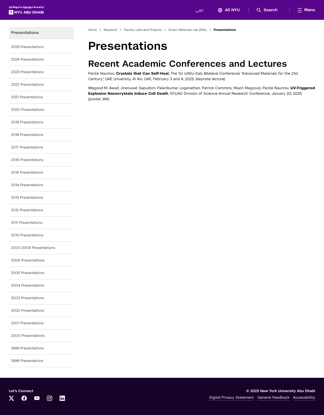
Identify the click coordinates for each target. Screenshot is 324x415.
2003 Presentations (27, 298)
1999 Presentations (27, 348)
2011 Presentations (26, 222)
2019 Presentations (27, 122)
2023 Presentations (27, 72)
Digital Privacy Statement (231, 397)
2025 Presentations (27, 46)
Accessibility (304, 397)
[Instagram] (49, 399)
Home (92, 30)
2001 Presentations (27, 323)
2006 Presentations (28, 260)
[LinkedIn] (62, 399)
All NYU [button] (232, 10)
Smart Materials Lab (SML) (187, 30)
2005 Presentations (27, 272)
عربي (200, 10)
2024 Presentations (27, 59)
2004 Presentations (28, 285)
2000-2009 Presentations (33, 247)
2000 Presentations (28, 335)
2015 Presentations (27, 172)
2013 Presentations (27, 197)
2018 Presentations (27, 134)
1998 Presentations (27, 360)
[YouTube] (36, 399)
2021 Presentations (27, 97)
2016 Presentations (27, 159)
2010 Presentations (27, 235)
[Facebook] (24, 399)
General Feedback (273, 397)
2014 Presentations (27, 185)
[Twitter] (11, 399)
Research (110, 30)
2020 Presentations (27, 109)
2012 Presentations (27, 210)
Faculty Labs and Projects (143, 30)
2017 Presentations (27, 147)
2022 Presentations (27, 84)
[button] (268, 10)
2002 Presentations (27, 310)
